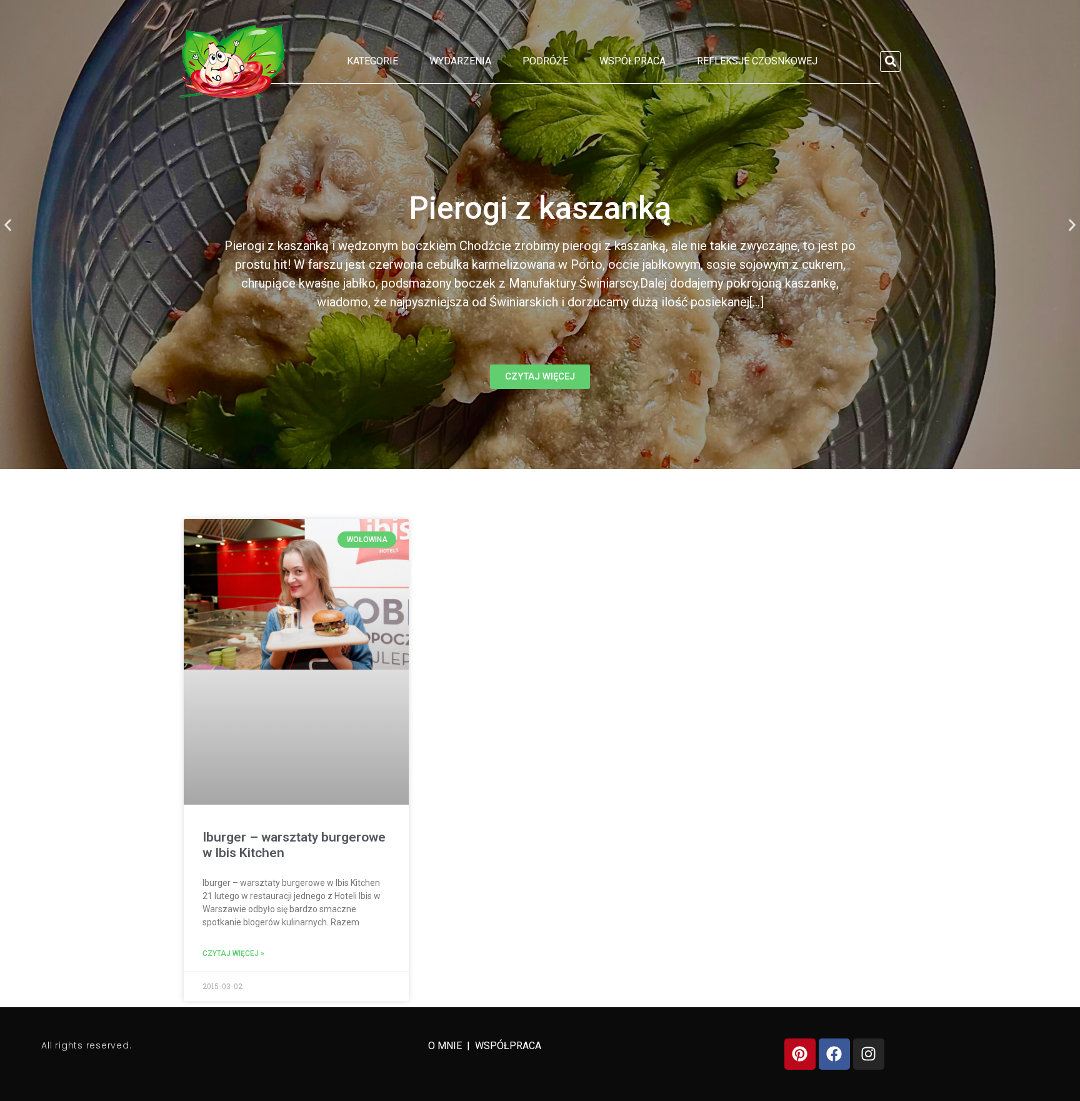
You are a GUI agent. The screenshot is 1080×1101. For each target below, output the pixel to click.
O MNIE (446, 1046)
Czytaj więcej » (233, 953)
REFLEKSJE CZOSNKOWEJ (757, 61)
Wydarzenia (460, 61)
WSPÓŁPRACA (508, 1046)
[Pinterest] (800, 1054)
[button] (890, 61)
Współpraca (632, 61)
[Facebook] (834, 1054)
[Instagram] (868, 1054)
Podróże (545, 61)
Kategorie (372, 61)
